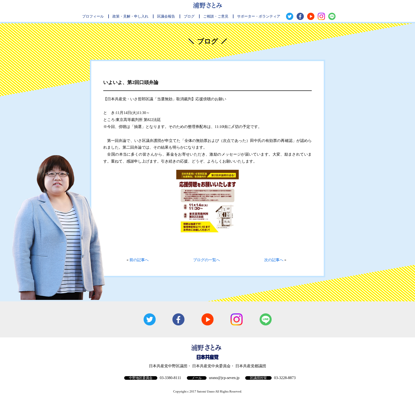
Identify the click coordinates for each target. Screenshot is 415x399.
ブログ (189, 16)
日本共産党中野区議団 (168, 366)
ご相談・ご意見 (215, 16)
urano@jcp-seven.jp (224, 378)
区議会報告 (166, 16)
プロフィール (93, 16)
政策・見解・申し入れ (130, 16)
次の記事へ (273, 260)
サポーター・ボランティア (258, 16)
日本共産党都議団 (250, 366)
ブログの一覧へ (206, 260)
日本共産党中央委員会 (211, 366)
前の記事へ (139, 260)
